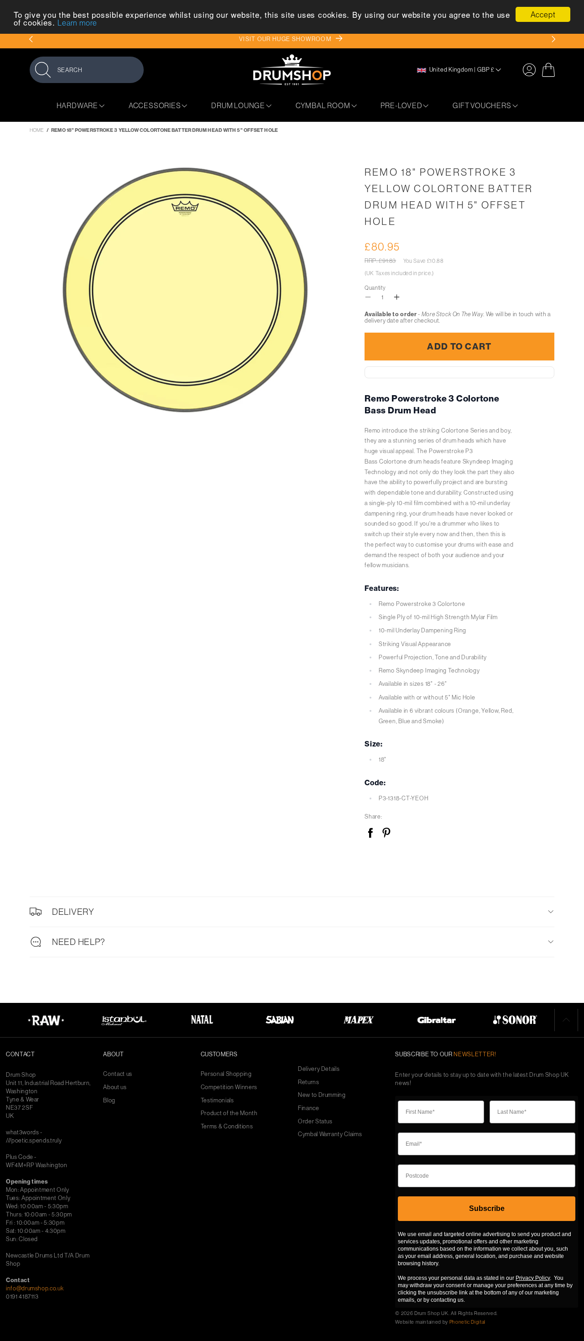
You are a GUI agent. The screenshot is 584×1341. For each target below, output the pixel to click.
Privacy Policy (533, 1278)
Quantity (375, 288)
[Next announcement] (553, 39)
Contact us (117, 1073)
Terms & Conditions (227, 1126)
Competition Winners (229, 1087)
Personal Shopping (226, 1073)
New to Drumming (322, 1094)
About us (114, 1087)
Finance (308, 1108)
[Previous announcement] (31, 39)
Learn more (77, 23)
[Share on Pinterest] (386, 833)
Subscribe (487, 1208)
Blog (109, 1100)
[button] (87, 70)
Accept (543, 14)
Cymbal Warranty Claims (330, 1134)
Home (37, 130)
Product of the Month (229, 1113)
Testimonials (217, 1100)
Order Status (315, 1121)
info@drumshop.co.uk (34, 1288)
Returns (308, 1082)
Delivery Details (318, 1068)
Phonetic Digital (467, 1322)
